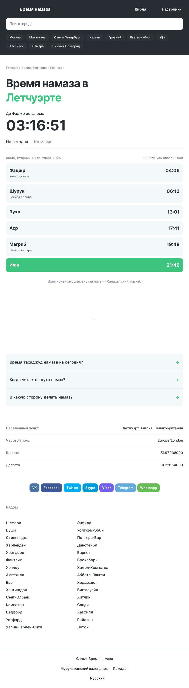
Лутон (83, 627)
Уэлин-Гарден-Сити (24, 627)
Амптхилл (15, 574)
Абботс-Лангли (91, 574)
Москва (15, 37)
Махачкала (37, 37)
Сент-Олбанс (18, 597)
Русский (97, 678)
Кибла (140, 9)
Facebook (51, 488)
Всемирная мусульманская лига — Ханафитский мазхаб (94, 281)
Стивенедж (16, 537)
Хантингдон (16, 589)
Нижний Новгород (66, 46)
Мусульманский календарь (84, 668)
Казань (94, 37)
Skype (90, 488)
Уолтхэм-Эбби (90, 530)
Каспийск (16, 46)
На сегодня (17, 141)
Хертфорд (15, 552)
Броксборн (87, 560)
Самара (38, 46)
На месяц (43, 141)
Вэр (9, 582)
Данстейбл (87, 545)
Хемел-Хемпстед (92, 567)
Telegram (125, 488)
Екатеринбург (140, 37)
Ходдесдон (87, 582)
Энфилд (84, 522)
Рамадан (121, 668)
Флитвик (14, 560)
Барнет (83, 552)
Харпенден (16, 545)
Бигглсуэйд (87, 589)
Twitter (72, 488)
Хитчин (83, 597)
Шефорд (13, 522)
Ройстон (85, 619)
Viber (106, 488)
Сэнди (83, 604)
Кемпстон (15, 604)
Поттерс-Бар (89, 537)
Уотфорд (14, 619)
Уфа (162, 37)
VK (34, 488)
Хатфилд (85, 612)
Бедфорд (14, 612)
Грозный (115, 37)
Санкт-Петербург (67, 37)
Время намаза (35, 9)
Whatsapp (148, 488)
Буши (11, 530)
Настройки (172, 9)
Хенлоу (12, 567)
